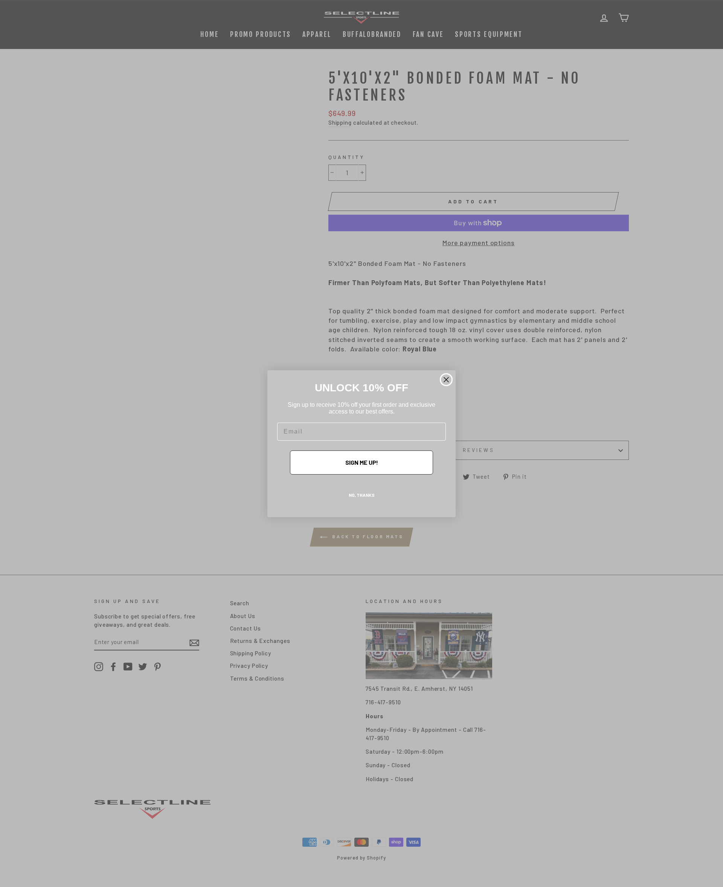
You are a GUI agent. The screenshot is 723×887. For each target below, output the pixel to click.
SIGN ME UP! (361, 462)
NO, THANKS (362, 495)
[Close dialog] (446, 379)
